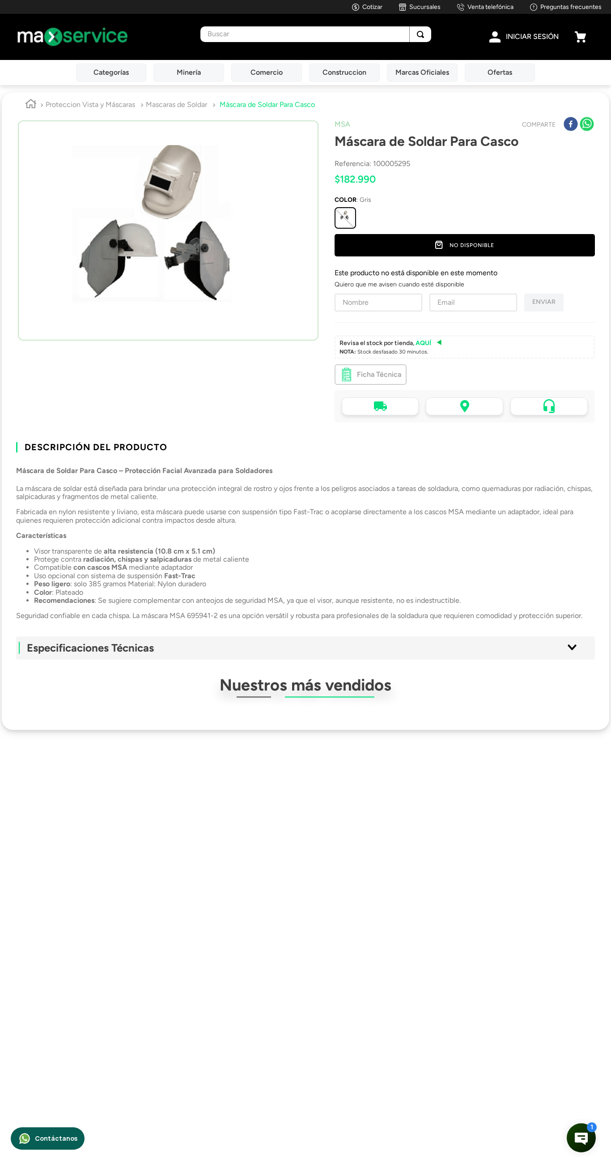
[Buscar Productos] (420, 34)
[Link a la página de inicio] (30, 105)
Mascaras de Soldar (176, 104)
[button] (345, 218)
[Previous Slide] (12, 846)
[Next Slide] (599, 846)
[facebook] (571, 125)
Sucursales (425, 7)
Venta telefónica (490, 7)
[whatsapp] (587, 125)
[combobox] (315, 34)
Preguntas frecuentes (571, 7)
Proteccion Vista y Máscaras (90, 104)
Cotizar (372, 7)
